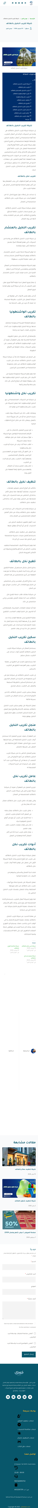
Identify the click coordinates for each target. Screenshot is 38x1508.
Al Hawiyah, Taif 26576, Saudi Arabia (24, 1464)
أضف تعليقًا (31, 1299)
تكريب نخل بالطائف (24, 87)
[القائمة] (4, 3)
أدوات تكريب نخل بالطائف (21, 116)
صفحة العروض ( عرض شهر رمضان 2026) (20, 1233)
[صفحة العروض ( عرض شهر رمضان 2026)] (19, 1220)
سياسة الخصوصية (21, 1497)
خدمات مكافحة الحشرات (27, 1429)
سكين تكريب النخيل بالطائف (21, 107)
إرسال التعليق (29, 1354)
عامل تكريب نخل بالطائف (21, 113)
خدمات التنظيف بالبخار (26, 1438)
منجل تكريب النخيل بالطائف (21, 110)
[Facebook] (25, 3)
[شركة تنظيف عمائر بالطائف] (19, 1156)
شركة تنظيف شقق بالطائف (25, 1201)
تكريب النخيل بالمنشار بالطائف (20, 90)
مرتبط (27, 119)
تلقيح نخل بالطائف (24, 103)
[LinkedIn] (12, 3)
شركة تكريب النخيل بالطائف (21, 84)
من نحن (30, 1497)
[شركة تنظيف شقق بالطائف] (19, 1188)
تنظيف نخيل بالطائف (23, 100)
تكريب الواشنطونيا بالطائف (21, 94)
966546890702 (19, 1481)
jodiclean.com (25, 1507)
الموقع (33, 1286)
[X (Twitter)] (22, 3)
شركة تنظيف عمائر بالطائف (25, 1169)
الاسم (33, 1262)
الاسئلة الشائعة (10, 1497)
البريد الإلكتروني (30, 1274)
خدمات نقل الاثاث (24, 1447)
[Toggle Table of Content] (34, 81)
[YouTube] (15, 3)
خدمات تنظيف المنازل (26, 1421)
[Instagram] (19, 3)
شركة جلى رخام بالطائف (29, 946)
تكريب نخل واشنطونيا (23, 97)
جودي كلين (9, 28)
